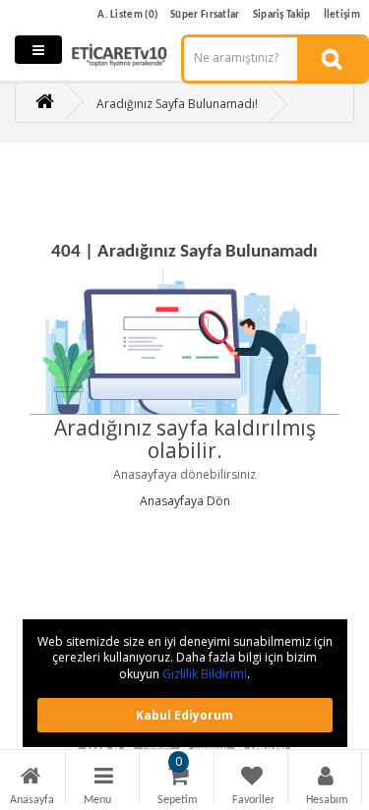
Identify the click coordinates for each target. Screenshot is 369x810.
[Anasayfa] (30, 779)
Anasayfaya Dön (185, 500)
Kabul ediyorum (184, 715)
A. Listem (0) (127, 15)
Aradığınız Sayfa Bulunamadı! (177, 103)
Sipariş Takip (282, 15)
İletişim (342, 15)
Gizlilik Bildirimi (204, 673)
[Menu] (103, 779)
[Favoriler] (252, 779)
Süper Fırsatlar (205, 15)
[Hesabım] (326, 779)
